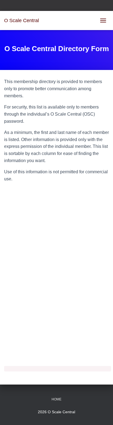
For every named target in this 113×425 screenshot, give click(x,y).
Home (56, 399)
